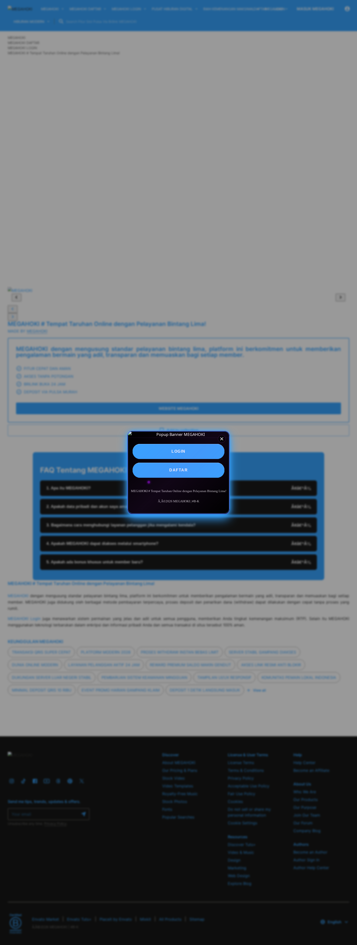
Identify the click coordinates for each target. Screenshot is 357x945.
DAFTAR (178, 470)
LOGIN (178, 451)
